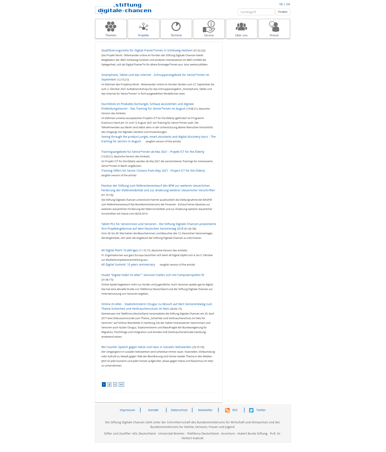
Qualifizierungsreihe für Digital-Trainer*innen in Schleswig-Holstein (147, 50)
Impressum (127, 410)
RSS (234, 410)
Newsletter (205, 410)
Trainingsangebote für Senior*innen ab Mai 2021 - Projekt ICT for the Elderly (152, 152)
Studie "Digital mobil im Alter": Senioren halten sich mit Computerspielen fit (152, 275)
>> (121, 384)
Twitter (261, 410)
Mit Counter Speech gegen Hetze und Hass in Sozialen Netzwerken (146, 347)
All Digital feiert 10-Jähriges (119, 250)
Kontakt (153, 410)
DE (281, 4)
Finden (282, 12)
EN (288, 4)
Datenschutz (179, 410)
